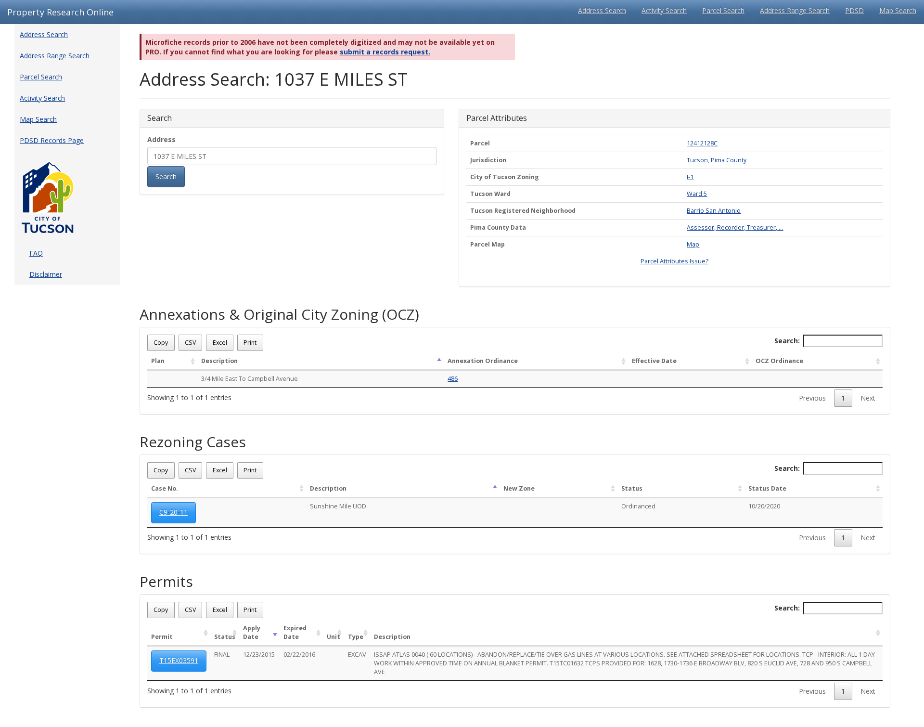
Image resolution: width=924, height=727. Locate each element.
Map (693, 244)
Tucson (697, 160)
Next (867, 397)
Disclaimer (45, 274)
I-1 (690, 177)
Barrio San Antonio (714, 211)
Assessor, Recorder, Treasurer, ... (735, 227)
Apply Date (251, 632)
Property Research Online (60, 12)
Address (161, 139)
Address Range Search (795, 10)
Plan (158, 361)
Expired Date (295, 632)
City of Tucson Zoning (504, 177)
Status (631, 488)
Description (219, 361)
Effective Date (654, 361)
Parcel (480, 143)
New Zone (519, 488)
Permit (162, 637)
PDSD (854, 10)
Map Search (897, 10)
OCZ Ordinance (779, 361)
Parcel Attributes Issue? (674, 261)
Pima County (728, 160)
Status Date (767, 488)
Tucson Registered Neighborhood (523, 211)
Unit (333, 637)
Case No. (164, 488)
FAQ (36, 253)
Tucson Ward (490, 194)
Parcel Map (487, 244)
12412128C (702, 143)
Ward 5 (697, 194)
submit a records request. (385, 51)
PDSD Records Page (52, 140)
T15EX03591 (178, 660)
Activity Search (664, 10)
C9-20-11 (173, 512)
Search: (787, 340)
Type (355, 637)
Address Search (602, 10)
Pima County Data (498, 227)
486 (453, 379)
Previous (812, 397)
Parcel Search (723, 10)
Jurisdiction (488, 160)
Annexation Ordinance (483, 361)
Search (166, 176)
